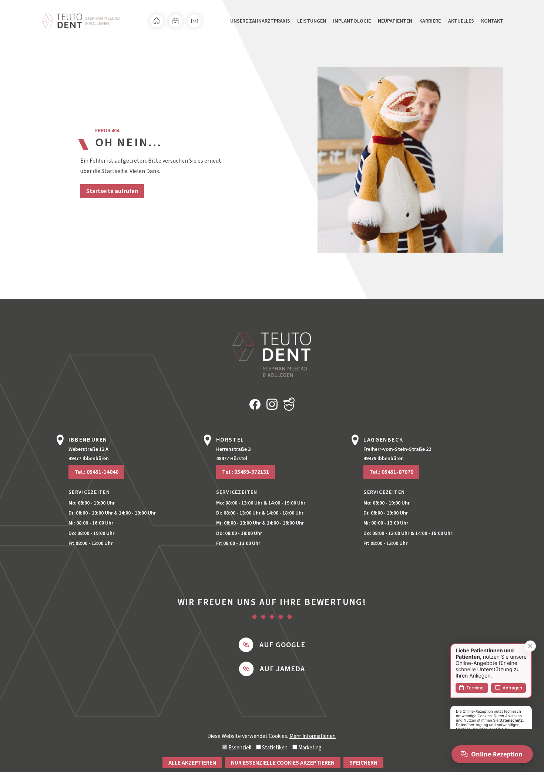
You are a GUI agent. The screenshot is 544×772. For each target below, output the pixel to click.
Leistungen (311, 21)
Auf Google (282, 645)
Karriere (430, 21)
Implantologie (352, 21)
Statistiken (274, 748)
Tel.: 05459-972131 (245, 472)
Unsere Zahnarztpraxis (260, 21)
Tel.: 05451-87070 (391, 472)
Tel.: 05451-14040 (96, 472)
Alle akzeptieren (192, 763)
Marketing (309, 748)
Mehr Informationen (312, 736)
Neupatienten (395, 21)
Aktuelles (461, 21)
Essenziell (239, 748)
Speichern (363, 763)
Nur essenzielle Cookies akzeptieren (283, 763)
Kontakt (492, 21)
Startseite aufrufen (112, 191)
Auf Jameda (282, 669)
